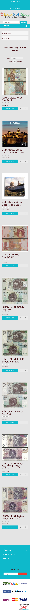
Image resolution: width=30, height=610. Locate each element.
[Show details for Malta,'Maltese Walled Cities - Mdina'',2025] (15, 186)
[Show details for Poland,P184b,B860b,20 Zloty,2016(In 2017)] (15, 500)
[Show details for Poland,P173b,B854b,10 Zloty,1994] (15, 291)
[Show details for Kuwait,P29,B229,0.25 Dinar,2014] (15, 81)
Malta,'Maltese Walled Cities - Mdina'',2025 (12, 203)
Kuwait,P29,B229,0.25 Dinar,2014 (12, 99)
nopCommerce (26, 609)
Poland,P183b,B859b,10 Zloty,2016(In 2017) (13, 360)
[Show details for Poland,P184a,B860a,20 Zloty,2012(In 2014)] (15, 447)
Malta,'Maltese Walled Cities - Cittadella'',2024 (13, 151)
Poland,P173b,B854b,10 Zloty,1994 (13, 308)
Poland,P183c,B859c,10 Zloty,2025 (13, 412)
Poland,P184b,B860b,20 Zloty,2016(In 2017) (13, 517)
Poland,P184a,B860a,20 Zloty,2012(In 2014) (13, 465)
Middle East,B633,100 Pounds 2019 (12, 255)
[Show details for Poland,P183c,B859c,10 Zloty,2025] (15, 395)
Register (9, 5)
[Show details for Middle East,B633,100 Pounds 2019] (15, 238)
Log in (14, 5)
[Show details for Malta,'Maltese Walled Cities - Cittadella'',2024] (15, 134)
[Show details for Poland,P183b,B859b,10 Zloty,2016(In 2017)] (15, 343)
